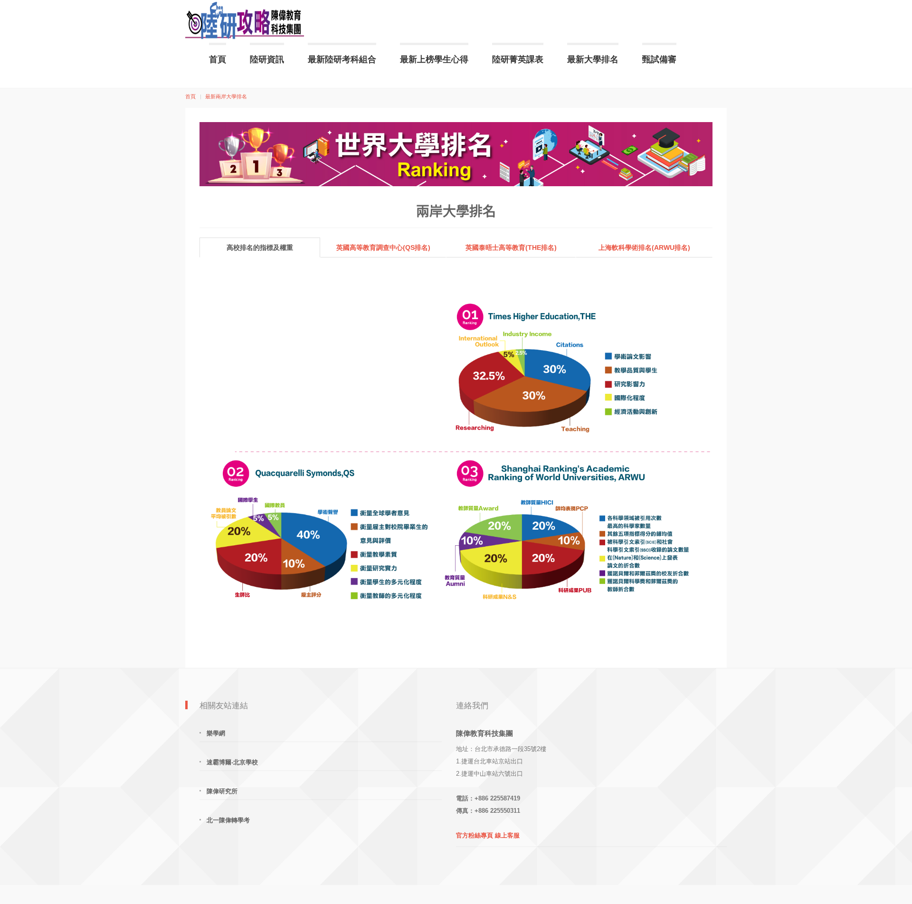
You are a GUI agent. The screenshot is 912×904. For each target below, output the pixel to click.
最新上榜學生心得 (434, 59)
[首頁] (244, 21)
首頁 (217, 59)
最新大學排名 (592, 59)
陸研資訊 (267, 59)
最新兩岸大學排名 (226, 96)
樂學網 (216, 733)
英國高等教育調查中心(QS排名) (383, 247)
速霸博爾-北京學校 (232, 762)
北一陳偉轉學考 (228, 820)
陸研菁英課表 (517, 59)
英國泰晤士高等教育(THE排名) (511, 247)
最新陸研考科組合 (342, 59)
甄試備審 (659, 59)
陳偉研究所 (222, 791)
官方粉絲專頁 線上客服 (488, 835)
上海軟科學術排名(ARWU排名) (644, 247)
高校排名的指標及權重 (260, 247)
